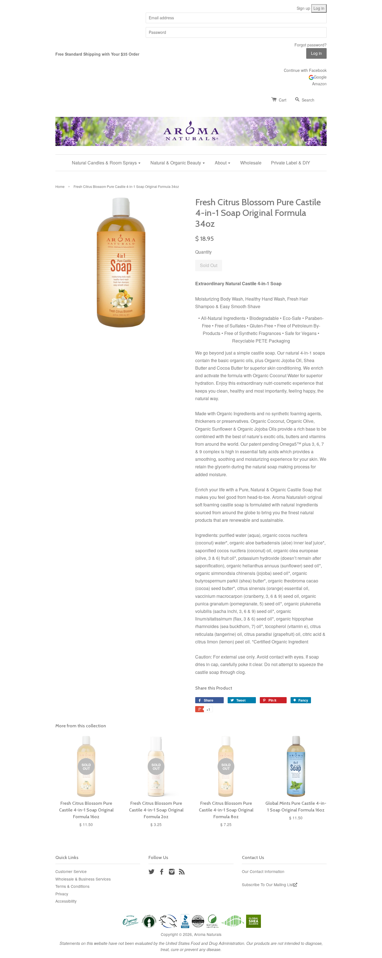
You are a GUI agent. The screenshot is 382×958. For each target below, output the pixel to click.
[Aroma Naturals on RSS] (182, 872)
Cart (282, 100)
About (221, 162)
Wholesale (250, 162)
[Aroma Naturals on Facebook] (162, 872)
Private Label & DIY (290, 162)
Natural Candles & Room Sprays (105, 162)
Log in (318, 8)
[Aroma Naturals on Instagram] (172, 872)
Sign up (303, 8)
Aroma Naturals (207, 934)
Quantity (203, 252)
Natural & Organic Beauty (176, 162)
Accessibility (66, 901)
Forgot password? (310, 45)
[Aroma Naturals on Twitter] (151, 872)
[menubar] (191, 162)
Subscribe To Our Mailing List (267, 884)
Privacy (61, 893)
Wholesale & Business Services (83, 879)
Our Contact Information (263, 871)
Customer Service (71, 871)
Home (60, 186)
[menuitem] (108, 163)
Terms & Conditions (72, 886)
